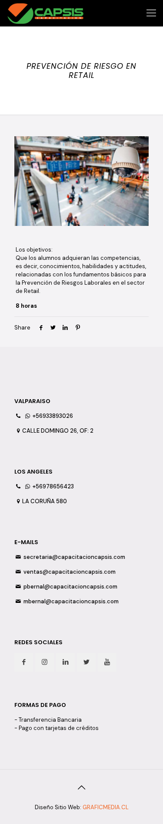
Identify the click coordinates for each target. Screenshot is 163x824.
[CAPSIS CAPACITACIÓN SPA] (45, 13)
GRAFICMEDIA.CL (106, 807)
